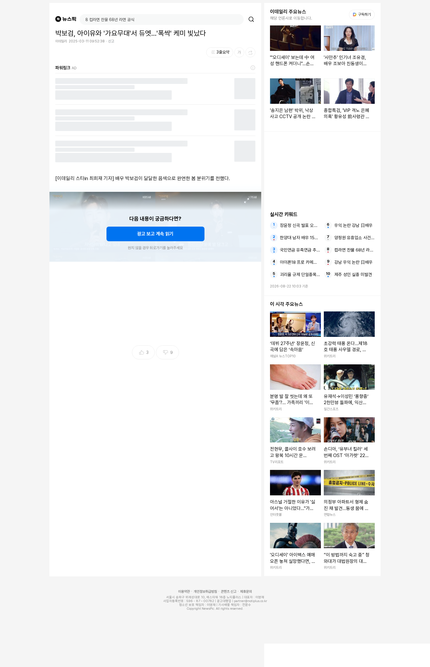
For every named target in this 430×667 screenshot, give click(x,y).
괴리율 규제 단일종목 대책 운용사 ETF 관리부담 (300, 274)
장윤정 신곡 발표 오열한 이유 (300, 225)
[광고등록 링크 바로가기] (253, 68)
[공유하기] (250, 52)
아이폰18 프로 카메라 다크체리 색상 (300, 262)
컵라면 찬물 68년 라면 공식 (354, 250)
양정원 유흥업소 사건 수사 (354, 237)
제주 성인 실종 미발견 (353, 274)
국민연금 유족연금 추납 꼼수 (300, 250)
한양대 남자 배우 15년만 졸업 (300, 237)
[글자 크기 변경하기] (239, 52)
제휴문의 (246, 592)
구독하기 (362, 14)
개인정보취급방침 (205, 592)
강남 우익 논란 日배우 (353, 262)
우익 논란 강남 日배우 (353, 225)
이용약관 (184, 592)
